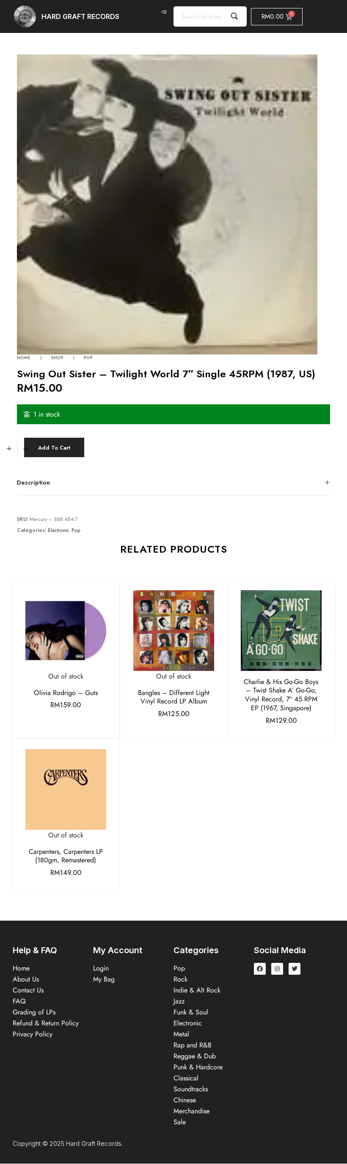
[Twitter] (294, 969)
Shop (57, 357)
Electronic (58, 530)
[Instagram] (277, 969)
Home (24, 357)
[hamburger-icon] (164, 12)
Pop (88, 357)
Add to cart (54, 448)
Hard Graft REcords (80, 16)
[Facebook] (260, 969)
